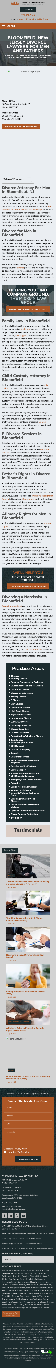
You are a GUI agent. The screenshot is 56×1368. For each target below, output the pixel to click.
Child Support (17, 746)
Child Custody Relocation (23, 776)
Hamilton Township (21, 1282)
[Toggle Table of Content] (28, 179)
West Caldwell (17, 1299)
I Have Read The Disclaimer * (19, 1152)
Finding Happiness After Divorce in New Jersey (25, 992)
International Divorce (21, 718)
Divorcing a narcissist (12, 606)
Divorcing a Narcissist (21, 725)
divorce (20, 267)
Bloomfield (28, 1273)
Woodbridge (16, 1302)
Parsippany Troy (30, 1290)
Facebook (4, 1215)
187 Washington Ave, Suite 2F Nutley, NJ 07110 (14, 1181)
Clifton (5, 1279)
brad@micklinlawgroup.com (14, 1209)
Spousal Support (18, 770)
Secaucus (49, 1293)
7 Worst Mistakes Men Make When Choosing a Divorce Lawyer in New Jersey (27, 882)
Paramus (19, 1290)
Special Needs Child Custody (24, 787)
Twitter (17, 1215)
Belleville (6, 1273)
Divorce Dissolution (20, 732)
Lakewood (6, 1285)
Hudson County (45, 1282)
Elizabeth (30, 1279)
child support (21, 335)
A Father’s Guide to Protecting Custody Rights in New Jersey (25, 1029)
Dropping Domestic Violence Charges (24, 800)
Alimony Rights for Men (22, 742)
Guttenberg (40, 1279)
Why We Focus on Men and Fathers (21, 127)
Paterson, (49, 1290)
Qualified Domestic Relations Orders (28, 810)
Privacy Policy (21, 1148)
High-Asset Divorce (20, 711)
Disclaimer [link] (48, 1348)
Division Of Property (20, 749)
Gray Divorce (17, 704)
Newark (43, 1287)
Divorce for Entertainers (22, 693)
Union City (34, 1296)
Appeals (14, 753)
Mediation (16, 818)
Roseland (6, 1293)
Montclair (30, 19)
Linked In (10, 1215)
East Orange (14, 1279)
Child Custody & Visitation (25, 773)
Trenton (15, 1296)
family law (25, 329)
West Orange (43, 1299)
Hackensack (7, 1282)
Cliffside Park (46, 1276)
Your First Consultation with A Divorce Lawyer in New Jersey (24, 919)
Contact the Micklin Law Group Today (28, 309)
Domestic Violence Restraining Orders (25, 794)
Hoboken (34, 1282)
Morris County (8, 1287)
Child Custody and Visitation (19, 1022)
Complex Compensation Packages (27, 682)
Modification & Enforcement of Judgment (25, 761)
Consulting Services (20, 757)
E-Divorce (15, 700)
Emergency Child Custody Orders (26, 779)
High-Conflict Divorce (21, 714)
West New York (30, 1299)
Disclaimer (8, 1149)
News (10, 912)
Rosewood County (25, 1293)
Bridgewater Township (11, 1276)
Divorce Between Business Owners (27, 686)
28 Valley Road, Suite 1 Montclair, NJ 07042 (11, 1189)
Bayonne (45, 1270)
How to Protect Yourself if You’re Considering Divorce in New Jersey (28, 1077)
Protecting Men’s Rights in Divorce (27, 736)
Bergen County (17, 1273)
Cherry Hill (34, 1276)
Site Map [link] (7, 1352)
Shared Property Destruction (24, 814)
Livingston (25, 1285)
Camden (25, 1276)
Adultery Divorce (19, 678)
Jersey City (16, 1285)
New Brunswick (33, 1287)
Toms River (24, 1296)
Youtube (23, 1215)
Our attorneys (29, 499)
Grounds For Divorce (20, 707)
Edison (23, 1279)
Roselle (14, 1293)
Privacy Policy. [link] (17, 1352)
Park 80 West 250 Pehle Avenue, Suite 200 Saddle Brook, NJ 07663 (20, 1196)
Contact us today (33, 649)
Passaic (41, 1290)
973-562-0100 (28, 15)
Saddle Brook (42, 19)
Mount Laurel (45, 1285)
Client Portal (28, 9)
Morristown (20, 1287)
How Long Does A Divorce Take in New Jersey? (25, 956)
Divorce (15, 676)
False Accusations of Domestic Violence (25, 805)
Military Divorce (18, 696)
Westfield (6, 1302)
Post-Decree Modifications (23, 766)
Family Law (17, 740)
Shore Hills (6, 1296)
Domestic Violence (21, 790)
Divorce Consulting (20, 729)
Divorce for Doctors (20, 689)
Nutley (21, 19)
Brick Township (40, 1273)
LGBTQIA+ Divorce (20, 722)
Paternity (15, 783)
